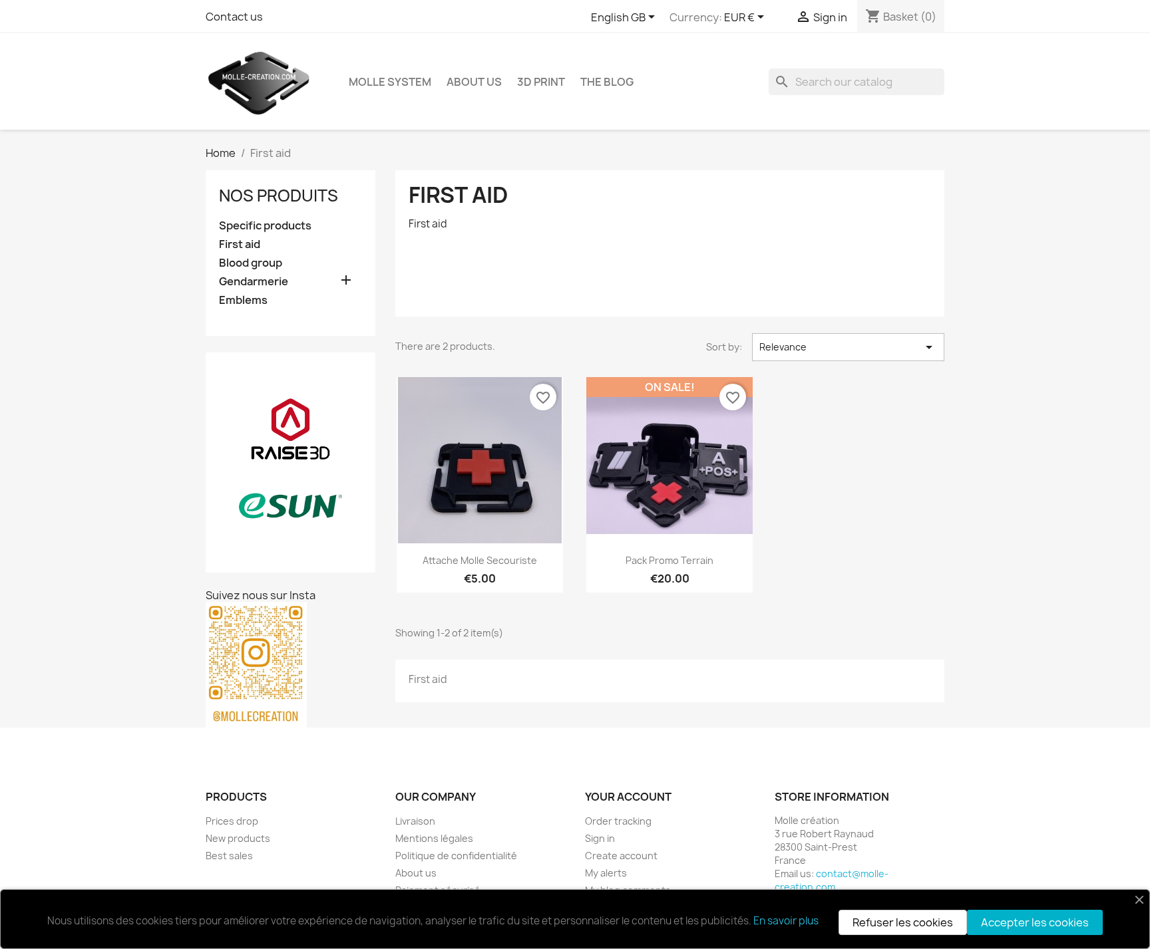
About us (474, 81)
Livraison (415, 821)
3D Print (541, 81)
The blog (607, 81)
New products (238, 838)
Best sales (229, 855)
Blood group (250, 263)
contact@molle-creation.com (831, 880)
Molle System (390, 81)
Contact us (234, 16)
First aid (239, 244)
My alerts (606, 873)
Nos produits (278, 195)
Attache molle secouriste (480, 560)
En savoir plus (786, 921)
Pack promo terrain (669, 560)
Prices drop (232, 821)
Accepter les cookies (1035, 922)
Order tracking (618, 821)
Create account (621, 855)
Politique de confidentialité (456, 855)
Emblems (243, 300)
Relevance (848, 347)
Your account (628, 796)
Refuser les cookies (903, 922)
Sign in (600, 838)
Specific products (265, 226)
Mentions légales (434, 838)
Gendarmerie (253, 282)
